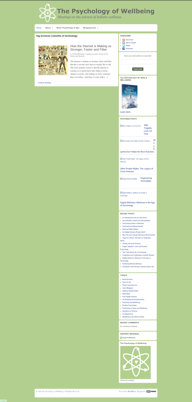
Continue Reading (44, 83)
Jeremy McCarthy (78, 54)
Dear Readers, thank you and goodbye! (136, 220)
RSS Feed (129, 40)
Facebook (129, 49)
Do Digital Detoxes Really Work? (134, 232)
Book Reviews (127, 279)
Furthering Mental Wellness (132, 264)
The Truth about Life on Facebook (134, 252)
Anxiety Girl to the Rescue (131, 244)
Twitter (128, 46)
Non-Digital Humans (129, 297)
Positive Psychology (129, 305)
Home (39, 28)
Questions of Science (129, 311)
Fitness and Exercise (77, 56)
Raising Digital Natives (130, 229)
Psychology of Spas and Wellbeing (134, 308)
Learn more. (125, 112)
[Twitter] (124, 46)
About (48, 28)
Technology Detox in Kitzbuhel (133, 223)
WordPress (132, 391)
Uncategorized (127, 314)
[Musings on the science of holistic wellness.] (97, 21)
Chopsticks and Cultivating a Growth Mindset (138, 255)
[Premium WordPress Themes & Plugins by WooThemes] (151, 391)
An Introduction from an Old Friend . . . (135, 218)
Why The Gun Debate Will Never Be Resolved (138, 235)
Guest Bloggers (127, 288)
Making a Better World (130, 291)
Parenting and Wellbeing (131, 302)
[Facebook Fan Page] (124, 49)
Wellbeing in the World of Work (133, 317)
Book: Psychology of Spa (68, 28)
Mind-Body (126, 294)
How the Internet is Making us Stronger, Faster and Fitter (90, 47)
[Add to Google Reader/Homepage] (124, 43)
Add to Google (131, 43)
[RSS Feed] (124, 40)
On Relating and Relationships (133, 299)
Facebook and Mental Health (132, 226)
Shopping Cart (89, 28)
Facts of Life (103, 54)
